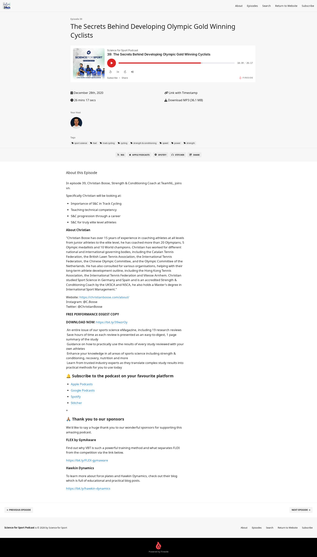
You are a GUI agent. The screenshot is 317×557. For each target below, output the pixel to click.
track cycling (108, 143)
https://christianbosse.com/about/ (104, 297)
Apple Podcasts (141, 154)
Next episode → (301, 509)
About (239, 6)
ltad (94, 143)
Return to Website (286, 6)
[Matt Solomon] (76, 123)
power (177, 143)
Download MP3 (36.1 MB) (185, 100)
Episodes (252, 6)
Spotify (162, 154)
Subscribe (308, 6)
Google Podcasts (83, 390)
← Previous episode (19, 509)
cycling (123, 143)
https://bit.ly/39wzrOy (111, 322)
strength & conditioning (144, 143)
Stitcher (179, 154)
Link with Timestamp (183, 93)
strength (190, 143)
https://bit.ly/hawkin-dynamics (88, 488)
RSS (122, 154)
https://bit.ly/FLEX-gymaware (87, 460)
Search (266, 6)
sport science (80, 143)
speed (165, 143)
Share (196, 154)
